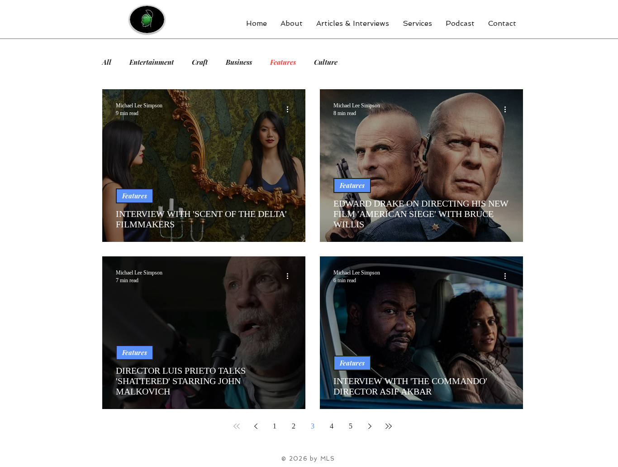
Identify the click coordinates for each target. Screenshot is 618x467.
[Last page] (388, 426)
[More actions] (290, 109)
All (106, 62)
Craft (200, 62)
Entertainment (151, 62)
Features (283, 62)
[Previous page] (255, 426)
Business (239, 62)
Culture (326, 62)
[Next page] (369, 426)
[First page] (236, 426)
